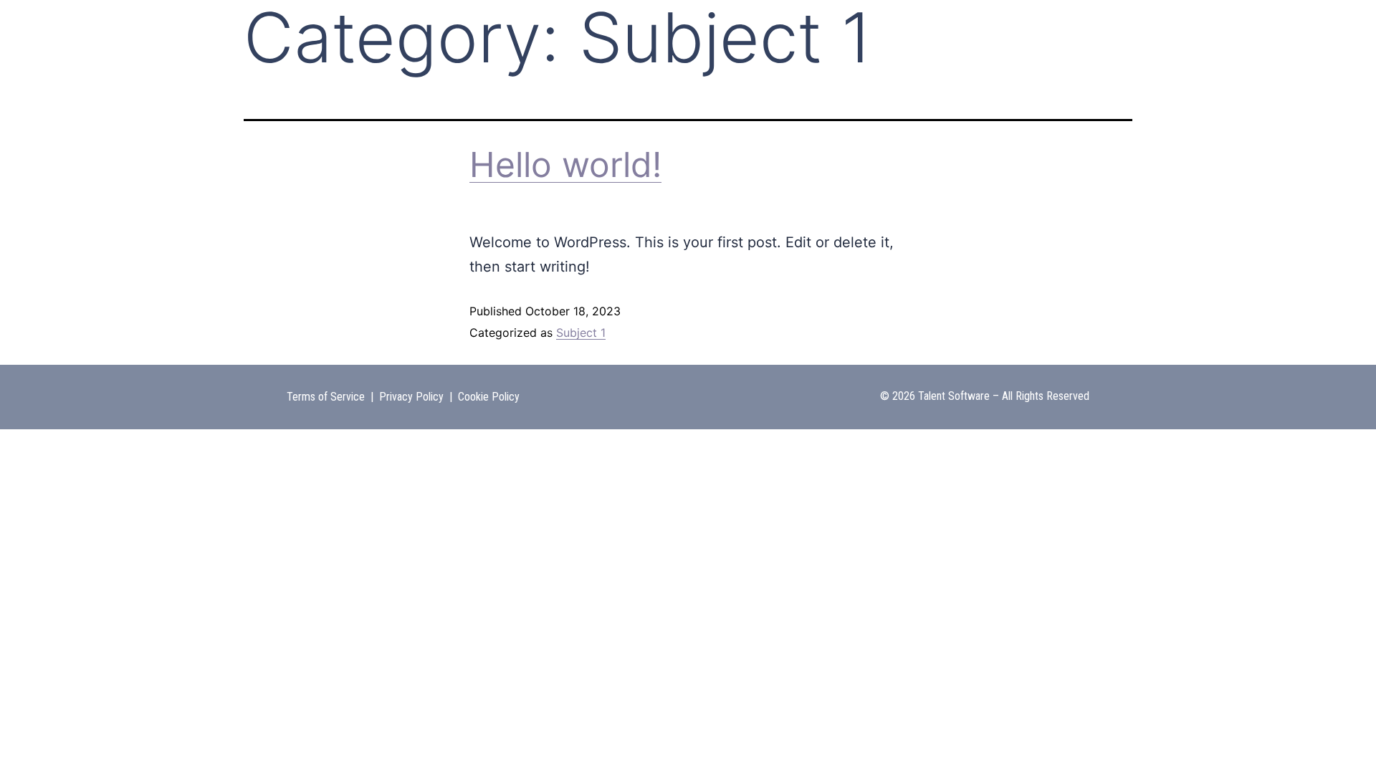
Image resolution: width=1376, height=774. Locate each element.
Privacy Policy (411, 396)
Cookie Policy (489, 396)
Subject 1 (581, 332)
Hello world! (565, 164)
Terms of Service (326, 396)
